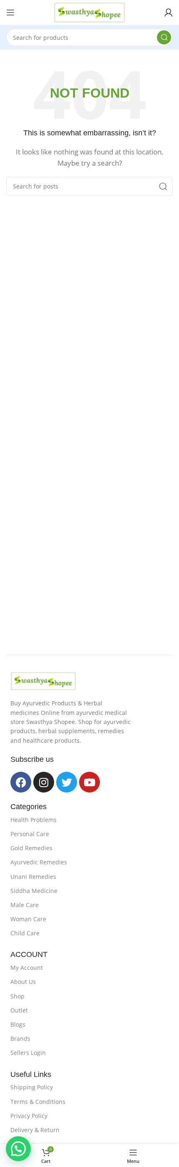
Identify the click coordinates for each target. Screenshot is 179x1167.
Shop (17, 996)
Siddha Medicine (33, 891)
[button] (18, 1148)
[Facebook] (20, 782)
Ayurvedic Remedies (38, 862)
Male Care (24, 905)
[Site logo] (89, 11)
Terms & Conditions (37, 1102)
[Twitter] (66, 782)
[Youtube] (89, 782)
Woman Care (28, 919)
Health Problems (33, 820)
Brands (20, 1038)
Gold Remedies (31, 848)
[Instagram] (43, 782)
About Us (23, 982)
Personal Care (29, 834)
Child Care (25, 933)
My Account (26, 967)
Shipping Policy (31, 1087)
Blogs (17, 1024)
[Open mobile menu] (10, 12)
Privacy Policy (28, 1116)
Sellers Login (28, 1053)
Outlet (19, 1010)
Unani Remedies (33, 877)
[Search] (164, 37)
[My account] (168, 12)
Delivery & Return (35, 1130)
